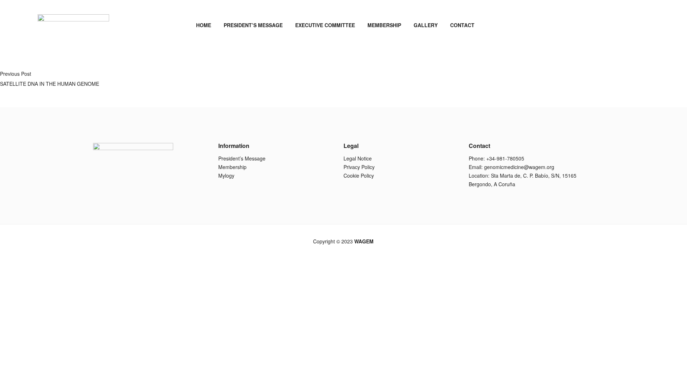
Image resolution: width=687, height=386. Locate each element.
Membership (232, 166)
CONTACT (462, 25)
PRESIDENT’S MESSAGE (253, 25)
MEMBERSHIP (384, 25)
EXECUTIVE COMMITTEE (325, 25)
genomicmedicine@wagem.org (519, 166)
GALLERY (426, 25)
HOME (203, 25)
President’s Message (241, 158)
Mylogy (226, 175)
